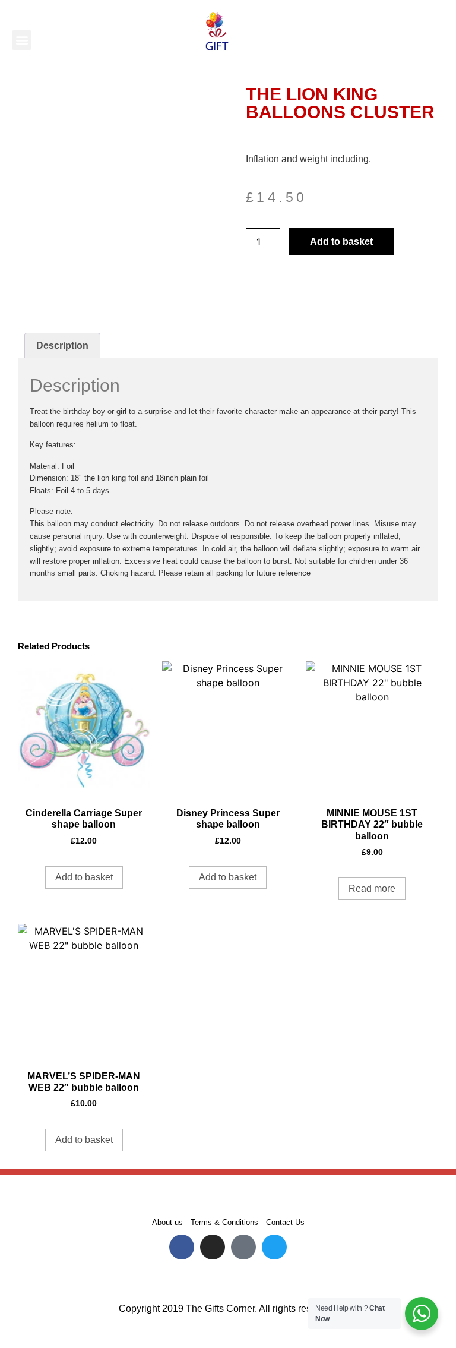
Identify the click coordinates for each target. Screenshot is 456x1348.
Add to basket (341, 241)
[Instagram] (212, 1247)
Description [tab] (62, 345)
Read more (372, 888)
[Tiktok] (243, 1247)
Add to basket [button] (84, 877)
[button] (21, 40)
